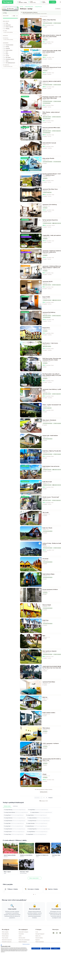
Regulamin (38, 939)
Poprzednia (37, 797)
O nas (37, 931)
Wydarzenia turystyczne (7, 939)
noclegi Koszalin (14, 831)
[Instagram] (57, 933)
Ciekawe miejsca (5, 935)
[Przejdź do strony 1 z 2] (33, 894)
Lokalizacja (15, 806)
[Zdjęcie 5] (32, 31)
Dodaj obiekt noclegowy (23, 931)
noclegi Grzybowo (42, 812)
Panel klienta (21, 933)
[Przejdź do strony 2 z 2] (35, 894)
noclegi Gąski (14, 826)
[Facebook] (53, 933)
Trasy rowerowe (5, 937)
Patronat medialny (39, 937)
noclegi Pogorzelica (39, 828)
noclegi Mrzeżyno (37, 826)
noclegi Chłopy (14, 834)
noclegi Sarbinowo (15, 817)
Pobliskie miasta (7, 806)
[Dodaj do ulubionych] (40, 20)
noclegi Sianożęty (37, 823)
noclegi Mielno (38, 809)
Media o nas (38, 935)
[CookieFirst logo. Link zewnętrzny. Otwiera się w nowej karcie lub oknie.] (1, 945)
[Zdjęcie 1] (29, 31)
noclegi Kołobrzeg (15, 809)
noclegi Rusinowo (15, 828)
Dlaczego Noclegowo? (40, 933)
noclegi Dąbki (14, 823)
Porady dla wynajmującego (24, 939)
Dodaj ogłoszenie (5, 933)
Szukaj (53, 2)
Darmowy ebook (22, 937)
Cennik (20, 935)
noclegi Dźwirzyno (39, 820)
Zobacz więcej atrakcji (34, 878)
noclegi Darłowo (37, 815)
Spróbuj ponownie (43, 791)
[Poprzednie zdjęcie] (21, 25)
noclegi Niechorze (15, 820)
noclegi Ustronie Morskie (16, 812)
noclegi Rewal (14, 815)
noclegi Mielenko (37, 831)
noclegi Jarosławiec (39, 817)
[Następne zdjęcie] (40, 25)
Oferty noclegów (5, 931)
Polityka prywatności (26, 944)
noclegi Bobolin (36, 834)
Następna (50, 797)
